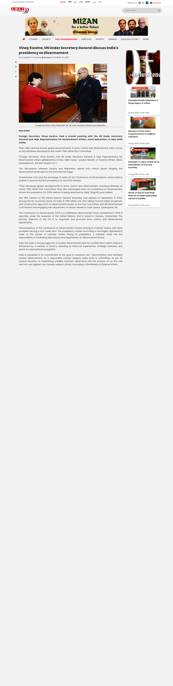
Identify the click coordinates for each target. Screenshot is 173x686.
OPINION (112, 39)
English (63, 2)
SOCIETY (46, 39)
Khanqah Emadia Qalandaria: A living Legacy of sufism (143, 101)
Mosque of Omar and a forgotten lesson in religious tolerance (141, 134)
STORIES (33, 39)
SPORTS (100, 39)
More (146, 39)
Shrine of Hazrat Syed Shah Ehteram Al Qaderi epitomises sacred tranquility (142, 195)
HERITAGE (86, 39)
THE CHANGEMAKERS (66, 39)
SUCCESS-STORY (130, 39)
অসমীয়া (81, 2)
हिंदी (69, 2)
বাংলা (99, 2)
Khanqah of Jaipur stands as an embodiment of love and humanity (143, 165)
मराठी (87, 2)
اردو (75, 2)
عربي (94, 2)
